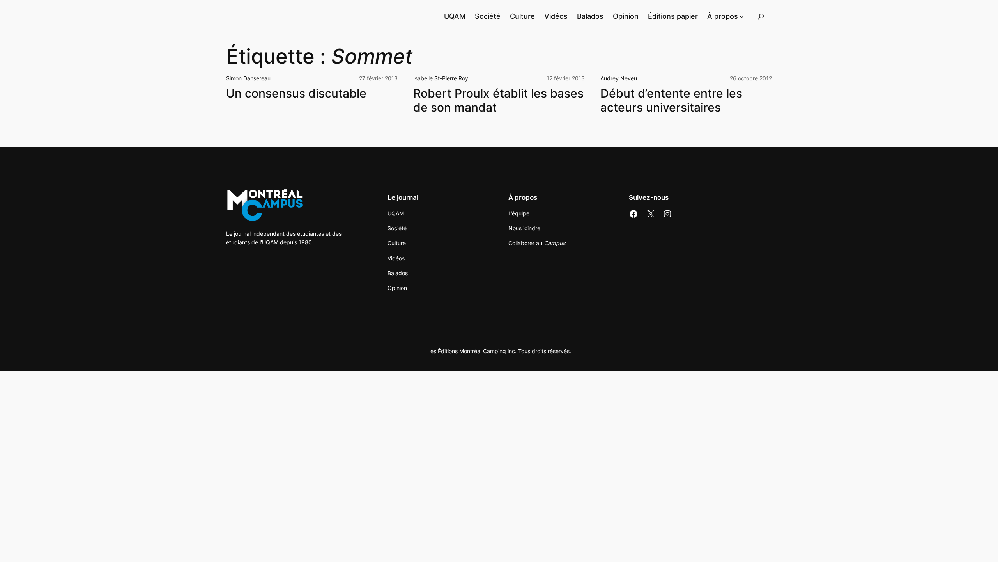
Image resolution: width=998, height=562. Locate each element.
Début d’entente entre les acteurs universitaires (671, 100)
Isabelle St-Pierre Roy (440, 78)
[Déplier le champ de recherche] (761, 16)
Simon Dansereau (248, 78)
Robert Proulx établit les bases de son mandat (498, 100)
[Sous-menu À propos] (742, 16)
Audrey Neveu (618, 78)
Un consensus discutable (296, 93)
